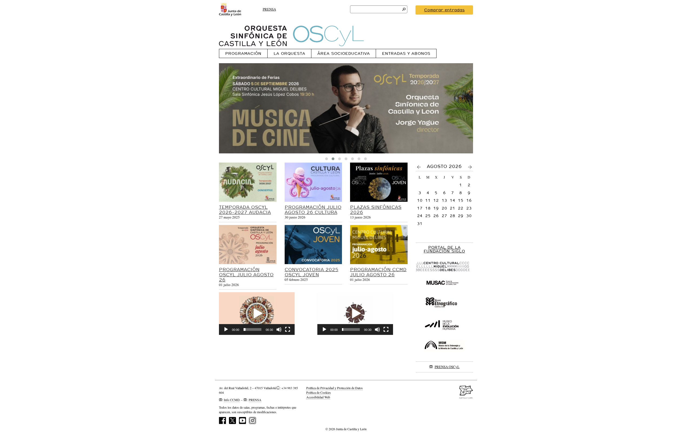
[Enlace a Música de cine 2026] (346, 108)
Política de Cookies (318, 392)
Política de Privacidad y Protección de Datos (334, 388)
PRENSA (269, 9)
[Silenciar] (279, 329)
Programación (243, 53)
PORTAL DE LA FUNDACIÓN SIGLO (444, 249)
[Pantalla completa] (287, 329)
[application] (257, 313)
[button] (257, 313)
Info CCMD (232, 400)
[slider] (252, 329)
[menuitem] (243, 53)
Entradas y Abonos (406, 53)
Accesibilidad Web (318, 397)
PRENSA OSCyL (447, 366)
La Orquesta (289, 53)
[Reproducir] (226, 329)
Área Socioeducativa (343, 53)
